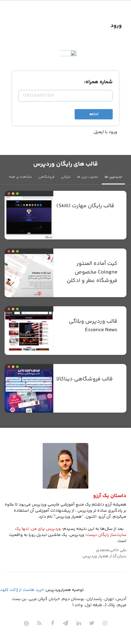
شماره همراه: (98, 82)
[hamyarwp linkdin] (79, 623)
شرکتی (65, 177)
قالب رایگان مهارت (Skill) (85, 206)
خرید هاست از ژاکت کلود (22, 590)
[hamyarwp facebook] (52, 623)
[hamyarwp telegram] (65, 623)
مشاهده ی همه (20, 177)
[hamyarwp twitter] (92, 623)
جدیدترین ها (113, 177)
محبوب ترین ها (87, 177)
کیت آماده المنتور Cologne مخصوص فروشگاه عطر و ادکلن (92, 272)
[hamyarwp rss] (39, 623)
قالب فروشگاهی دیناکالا (84, 379)
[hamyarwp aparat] (26, 623)
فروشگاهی (46, 177)
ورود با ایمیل (105, 132)
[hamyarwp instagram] (105, 623)
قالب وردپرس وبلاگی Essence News (93, 325)
